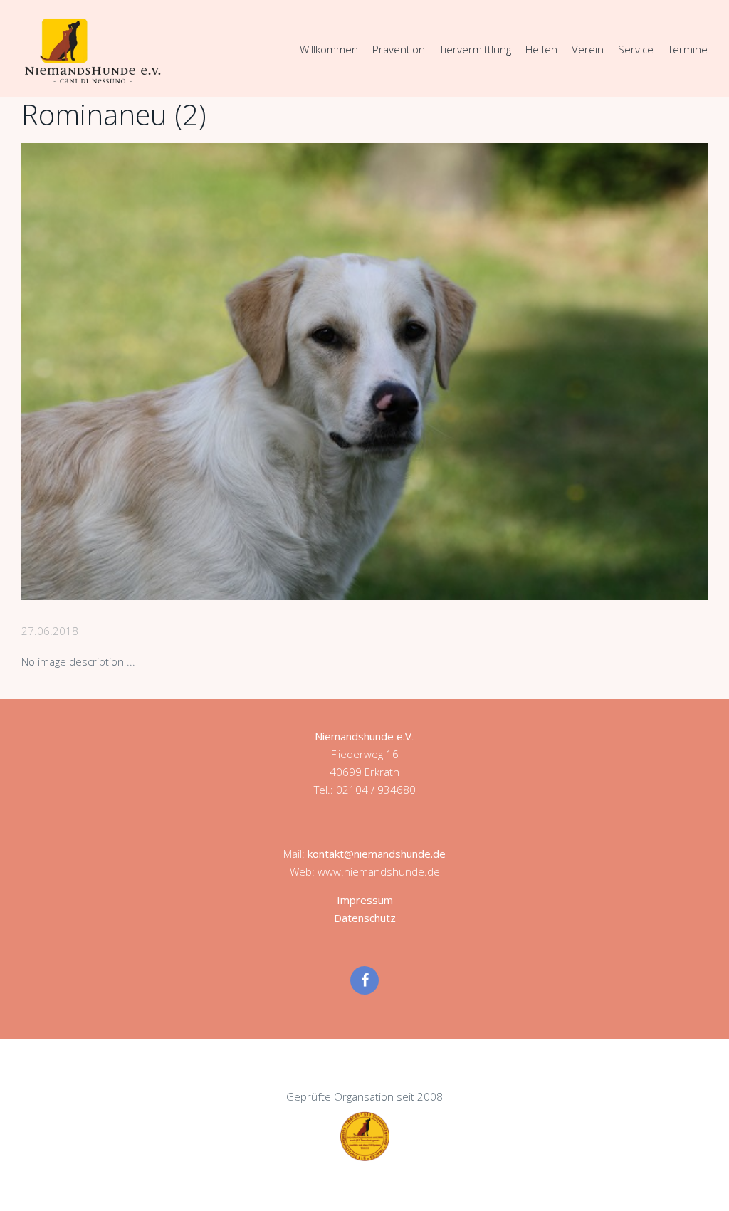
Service (636, 49)
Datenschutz (365, 918)
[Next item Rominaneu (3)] (536, 372)
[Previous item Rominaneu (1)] (192, 372)
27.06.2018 (49, 631)
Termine (688, 49)
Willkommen (329, 49)
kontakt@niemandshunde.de (377, 853)
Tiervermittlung (475, 49)
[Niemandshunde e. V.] (92, 50)
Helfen (541, 49)
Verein (588, 49)
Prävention (398, 49)
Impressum (365, 900)
